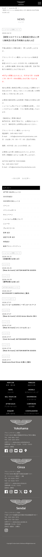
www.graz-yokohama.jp (21, 442)
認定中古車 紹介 (9, 237)
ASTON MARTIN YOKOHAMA (21, 3)
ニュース (6, 223)
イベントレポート (9, 210)
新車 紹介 (6, 233)
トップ (4, 8)
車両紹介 (6, 242)
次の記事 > (26, 178)
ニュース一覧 (13, 8)
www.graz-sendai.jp (20, 522)
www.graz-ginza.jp (19, 483)
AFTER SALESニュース (12, 192)
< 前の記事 (16, 178)
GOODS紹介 (8, 196)
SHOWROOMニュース (11, 201)
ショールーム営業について (13, 219)
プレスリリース (9, 228)
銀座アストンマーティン (12, 246)
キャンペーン (8, 214)
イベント (6, 205)
